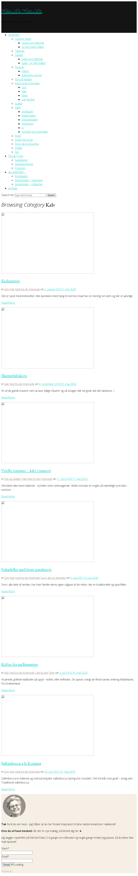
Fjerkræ (19, 67)
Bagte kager (29, 115)
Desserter (28, 124)
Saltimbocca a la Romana (21, 763)
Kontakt (12, 188)
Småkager (27, 111)
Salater (19, 55)
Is (23, 128)
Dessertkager (30, 119)
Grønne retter (23, 39)
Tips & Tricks (15, 156)
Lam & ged (28, 99)
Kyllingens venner (32, 75)
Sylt (17, 152)
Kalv (24, 91)
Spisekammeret (24, 164)
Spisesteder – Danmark (29, 180)
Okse (25, 95)
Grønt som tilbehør (33, 43)
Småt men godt (24, 140)
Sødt (17, 107)
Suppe (18, 103)
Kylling (25, 71)
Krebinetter (10, 280)
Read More (8, 303)
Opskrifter (14, 35)
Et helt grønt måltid (33, 47)
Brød (18, 136)
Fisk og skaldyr (23, 79)
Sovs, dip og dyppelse (53, 578)
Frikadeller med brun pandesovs (26, 569)
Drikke (18, 148)
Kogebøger (21, 176)
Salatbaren (21, 160)
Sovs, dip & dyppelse (27, 144)
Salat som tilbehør (32, 59)
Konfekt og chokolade (35, 132)
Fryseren (20, 168)
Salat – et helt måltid (33, 63)
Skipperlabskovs (14, 375)
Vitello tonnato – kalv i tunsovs (26, 470)
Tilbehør (20, 51)
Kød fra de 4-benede (27, 83)
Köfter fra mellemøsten (19, 664)
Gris (24, 87)
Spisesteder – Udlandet (28, 184)
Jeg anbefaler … (17, 172)
